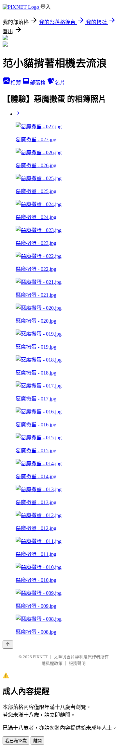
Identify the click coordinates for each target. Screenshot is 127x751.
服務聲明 (77, 663)
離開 (37, 740)
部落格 (38, 83)
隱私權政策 (52, 663)
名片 (60, 83)
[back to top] (8, 645)
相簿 (16, 83)
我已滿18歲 (16, 740)
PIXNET (40, 656)
